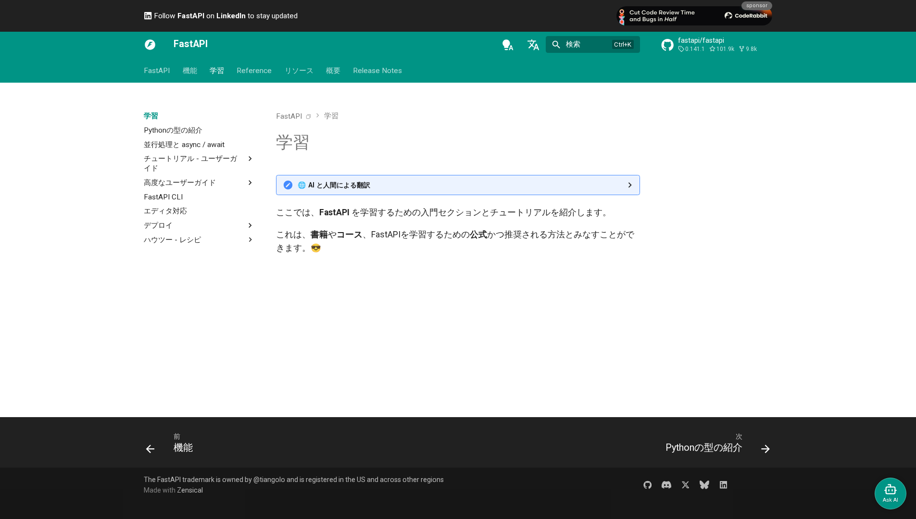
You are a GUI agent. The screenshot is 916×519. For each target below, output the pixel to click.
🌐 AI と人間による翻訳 (334, 185)
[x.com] (685, 484)
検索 (573, 44)
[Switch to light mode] (507, 44)
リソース (299, 70)
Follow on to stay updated (225, 16)
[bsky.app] (704, 484)
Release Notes (377, 70)
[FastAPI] (150, 44)
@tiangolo (269, 479)
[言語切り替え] (533, 44)
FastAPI (157, 70)
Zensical (190, 490)
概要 (333, 70)
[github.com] (647, 484)
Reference (254, 70)
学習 (217, 70)
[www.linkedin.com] (723, 484)
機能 (189, 70)
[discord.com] (666, 484)
